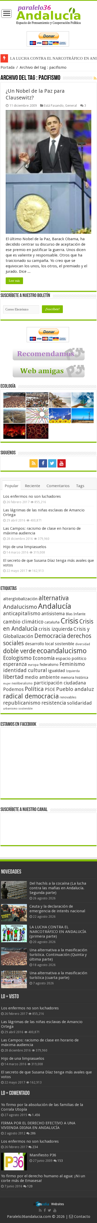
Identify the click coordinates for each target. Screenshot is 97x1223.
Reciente (32, 486)
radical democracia (31, 696)
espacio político (71, 658)
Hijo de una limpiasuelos (24, 546)
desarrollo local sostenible (49, 643)
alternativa (54, 598)
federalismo (49, 665)
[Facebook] (43, 463)
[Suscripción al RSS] (95, 78)
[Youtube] (61, 463)
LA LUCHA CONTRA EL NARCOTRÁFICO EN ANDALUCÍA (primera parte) (57, 932)
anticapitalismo (21, 614)
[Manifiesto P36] (14, 1161)
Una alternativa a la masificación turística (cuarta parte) (58, 975)
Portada (7, 67)
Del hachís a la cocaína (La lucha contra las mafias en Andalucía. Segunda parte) (57, 888)
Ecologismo (17, 658)
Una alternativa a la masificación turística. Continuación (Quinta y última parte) (58, 955)
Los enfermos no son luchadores (32, 496)
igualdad (56, 670)
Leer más (14, 281)
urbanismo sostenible (18, 708)
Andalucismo (20, 606)
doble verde (19, 651)
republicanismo (21, 703)
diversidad (82, 644)
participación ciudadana (60, 682)
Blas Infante (75, 614)
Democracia (50, 636)
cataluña (51, 622)
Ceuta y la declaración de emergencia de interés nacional (57, 908)
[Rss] (33, 463)
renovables (68, 697)
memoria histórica (74, 677)
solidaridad (79, 703)
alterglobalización (20, 598)
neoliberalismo (22, 683)
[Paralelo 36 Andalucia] (48, 14)
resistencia (53, 703)
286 (33, 1133)
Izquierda (73, 671)
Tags (80, 486)
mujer (7, 683)
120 (30, 1186)
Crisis (69, 621)
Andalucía (54, 606)
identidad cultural (25, 670)
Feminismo (72, 664)
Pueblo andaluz (75, 689)
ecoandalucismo (62, 651)
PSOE (50, 689)
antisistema (53, 613)
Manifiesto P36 (42, 1155)
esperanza (15, 664)
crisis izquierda (55, 629)
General (71, 105)
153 (60, 1161)
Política (34, 688)
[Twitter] (52, 463)
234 (35, 1147)
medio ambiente (42, 677)
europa (33, 665)
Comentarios (58, 486)
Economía (44, 658)
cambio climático (23, 622)
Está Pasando (54, 105)
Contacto (81, 1216)
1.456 (36, 1115)
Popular (11, 486)
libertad (13, 676)
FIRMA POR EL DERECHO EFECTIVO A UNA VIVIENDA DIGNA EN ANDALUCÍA (38, 1125)
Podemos (13, 689)
